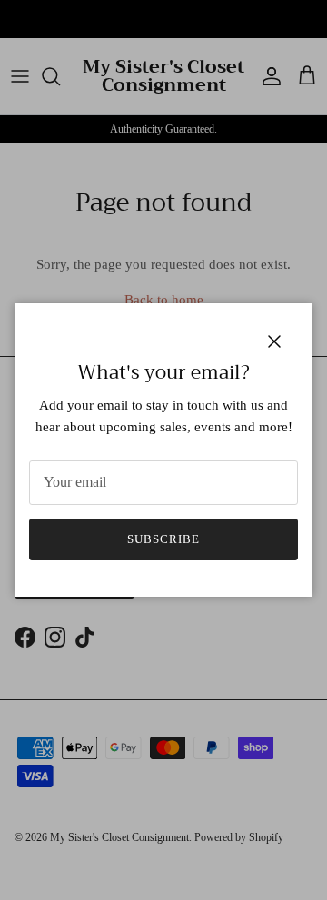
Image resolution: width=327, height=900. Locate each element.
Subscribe (163, 539)
